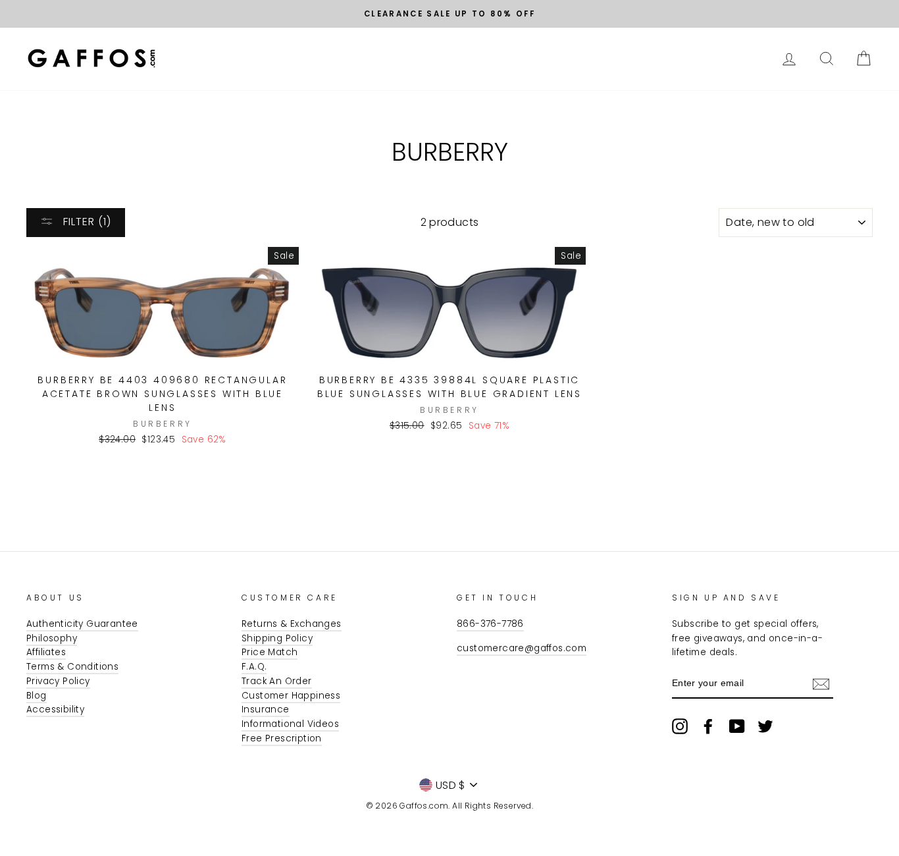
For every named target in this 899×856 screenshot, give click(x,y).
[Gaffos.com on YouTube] (737, 726)
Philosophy (51, 638)
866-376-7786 (490, 624)
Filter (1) (85, 221)
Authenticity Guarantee (82, 624)
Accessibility (55, 709)
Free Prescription (282, 738)
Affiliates (46, 652)
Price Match (269, 652)
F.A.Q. (254, 666)
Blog (36, 695)
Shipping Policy (277, 638)
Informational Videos (290, 724)
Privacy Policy (58, 681)
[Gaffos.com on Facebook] (708, 726)
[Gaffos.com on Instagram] (680, 726)
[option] (449, 14)
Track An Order (277, 681)
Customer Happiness (291, 695)
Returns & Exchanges (292, 624)
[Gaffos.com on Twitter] (765, 726)
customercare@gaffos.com (521, 648)
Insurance (266, 709)
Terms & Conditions (72, 666)
